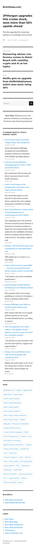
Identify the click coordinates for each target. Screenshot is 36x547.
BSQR (22, 420)
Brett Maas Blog (11, 522)
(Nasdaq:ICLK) (9, 390)
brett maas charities (12, 399)
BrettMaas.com (12, 7)
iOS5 (21, 457)
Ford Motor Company (12, 440)
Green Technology (11, 449)
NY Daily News (26, 461)
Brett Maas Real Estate (14, 527)
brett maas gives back (12, 403)
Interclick (13, 453)
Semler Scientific (10, 474)
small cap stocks (25, 474)
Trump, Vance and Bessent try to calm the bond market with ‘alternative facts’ (18, 354)
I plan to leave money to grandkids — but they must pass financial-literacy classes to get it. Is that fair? (19, 268)
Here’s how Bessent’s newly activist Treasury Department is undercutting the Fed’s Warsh (19, 212)
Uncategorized (23, 40)
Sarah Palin (17, 470)
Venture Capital (10, 482)
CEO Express (10, 530)
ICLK (5, 453)
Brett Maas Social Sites (14, 500)
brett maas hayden (11, 407)
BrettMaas (8, 394)
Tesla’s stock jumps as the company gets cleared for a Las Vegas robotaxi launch (17, 187)
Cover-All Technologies (13, 432)
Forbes (23, 436)
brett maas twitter (11, 420)
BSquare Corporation (20, 424)
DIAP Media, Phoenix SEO (15, 503)
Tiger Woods (14, 478)
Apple (19, 390)
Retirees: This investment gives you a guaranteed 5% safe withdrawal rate (19, 248)
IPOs (5, 461)
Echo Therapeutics (11, 436)
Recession (26, 466)
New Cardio (13, 461)
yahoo (20, 482)
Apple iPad (27, 390)
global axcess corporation (14, 445)
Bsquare (7, 424)
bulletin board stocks (12, 428)
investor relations (10, 457)
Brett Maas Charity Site (14, 525)
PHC (18, 466)
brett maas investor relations (15, 415)
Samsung (7, 470)
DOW (26, 432)
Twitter (23, 478)
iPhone (27, 457)
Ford (30, 436)
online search (9, 466)
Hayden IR (24, 449)
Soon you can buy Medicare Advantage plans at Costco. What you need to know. (18, 165)
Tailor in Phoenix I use (14, 533)
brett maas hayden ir (12, 411)
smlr (5, 478)
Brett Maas (18, 394)
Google (28, 445)
